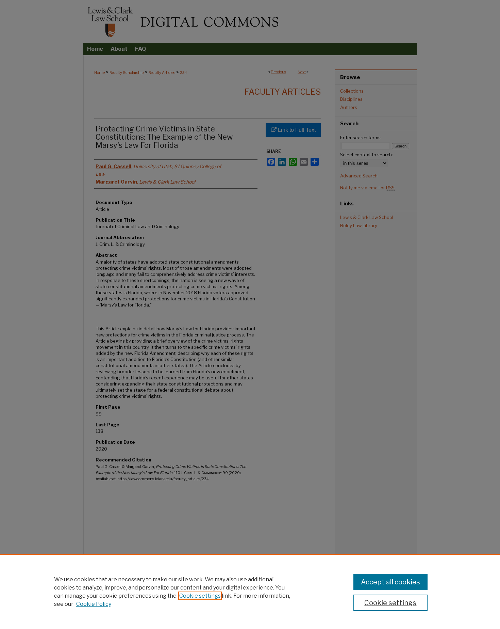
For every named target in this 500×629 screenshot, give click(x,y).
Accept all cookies (390, 582)
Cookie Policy (93, 604)
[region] (250, 591)
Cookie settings (200, 596)
